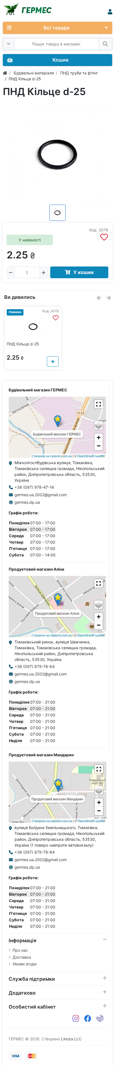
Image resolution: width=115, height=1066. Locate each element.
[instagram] (76, 1018)
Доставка (22, 957)
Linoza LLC (71, 1038)
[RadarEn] (100, 1018)
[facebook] (87, 1018)
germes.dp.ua (27, 502)
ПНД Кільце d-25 (23, 343)
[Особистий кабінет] (110, 12)
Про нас (20, 950)
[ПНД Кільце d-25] (57, 154)
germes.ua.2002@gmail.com (41, 494)
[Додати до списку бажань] (104, 237)
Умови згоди (24, 963)
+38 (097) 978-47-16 (34, 487)
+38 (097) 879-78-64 (35, 666)
